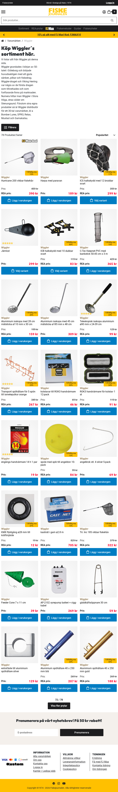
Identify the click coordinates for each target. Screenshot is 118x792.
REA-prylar (37, 28)
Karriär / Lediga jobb (44, 771)
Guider (77, 28)
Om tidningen (99, 769)
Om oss (37, 759)
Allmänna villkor (71, 758)
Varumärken (14, 40)
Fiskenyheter (7, 3)
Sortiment (23, 28)
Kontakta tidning (101, 765)
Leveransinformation (74, 761)
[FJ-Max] (49, 28)
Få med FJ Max (100, 761)
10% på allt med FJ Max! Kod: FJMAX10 (59, 34)
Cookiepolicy (70, 769)
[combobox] (54, 20)
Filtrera (12, 127)
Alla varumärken (42, 756)
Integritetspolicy (71, 765)
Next (114, 35)
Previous (4, 35)
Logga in (110, 3)
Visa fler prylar (59, 705)
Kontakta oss (40, 763)
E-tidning (97, 758)
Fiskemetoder (64, 28)
